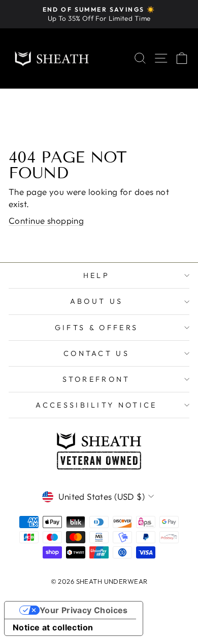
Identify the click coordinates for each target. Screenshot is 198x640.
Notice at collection (53, 627)
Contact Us (96, 353)
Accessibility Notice (96, 405)
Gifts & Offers (96, 327)
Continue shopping (46, 220)
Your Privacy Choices (84, 610)
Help (96, 275)
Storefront (96, 379)
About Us (96, 301)
